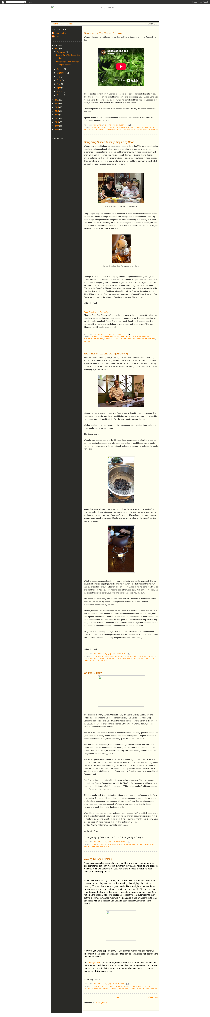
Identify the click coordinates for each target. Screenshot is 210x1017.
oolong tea (105, 844)
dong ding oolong (140, 337)
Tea (126, 988)
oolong (130, 127)
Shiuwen (55, 36)
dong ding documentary (113, 127)
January (60, 95)
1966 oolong (98, 656)
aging (121, 656)
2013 (57, 111)
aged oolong (111, 656)
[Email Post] (129, 125)
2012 (57, 115)
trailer (154, 129)
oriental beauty (120, 844)
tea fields (121, 129)
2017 (57, 49)
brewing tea (131, 656)
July (59, 76)
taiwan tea (89, 129)
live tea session (128, 339)
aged (107, 986)
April (59, 88)
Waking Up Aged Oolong (98, 859)
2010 (57, 122)
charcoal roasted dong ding (106, 337)
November (61, 52)
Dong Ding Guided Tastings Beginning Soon (109, 142)
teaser (146, 129)
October (60, 69)
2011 (57, 118)
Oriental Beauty (93, 672)
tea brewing (135, 988)
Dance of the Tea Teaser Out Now (103, 33)
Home (116, 997)
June (59, 80)
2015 (57, 104)
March (60, 91)
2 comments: (119, 984)
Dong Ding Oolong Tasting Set (96, 312)
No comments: (120, 125)
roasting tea (90, 658)
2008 (57, 130)
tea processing (134, 129)
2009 (57, 126)
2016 (57, 100)
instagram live (111, 339)
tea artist (89, 341)
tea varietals (102, 846)
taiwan (138, 127)
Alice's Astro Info (59, 33)
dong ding (96, 127)
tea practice (102, 660)
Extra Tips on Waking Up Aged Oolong (106, 353)
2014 (57, 107)
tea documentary (141, 658)
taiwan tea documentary (120, 658)
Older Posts (153, 997)
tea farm (99, 129)
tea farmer (110, 129)
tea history (89, 846)
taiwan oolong (149, 127)
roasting (96, 988)
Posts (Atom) (101, 1002)
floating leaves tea (93, 339)
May (59, 84)
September (62, 73)
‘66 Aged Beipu (95, 962)
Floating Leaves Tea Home (62, 24)
